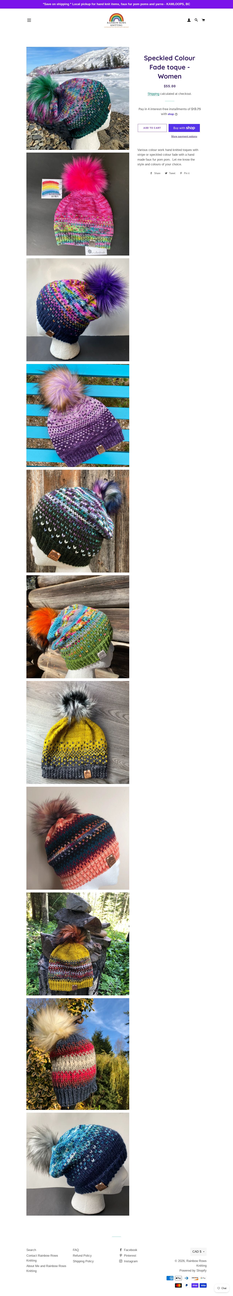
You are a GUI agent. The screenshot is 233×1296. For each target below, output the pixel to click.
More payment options (184, 136)
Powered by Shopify (193, 1270)
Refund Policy (82, 1255)
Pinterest (129, 1255)
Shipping (153, 94)
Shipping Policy (83, 1261)
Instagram (130, 1261)
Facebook (130, 1250)
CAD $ (196, 1251)
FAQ (76, 1250)
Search (31, 1250)
